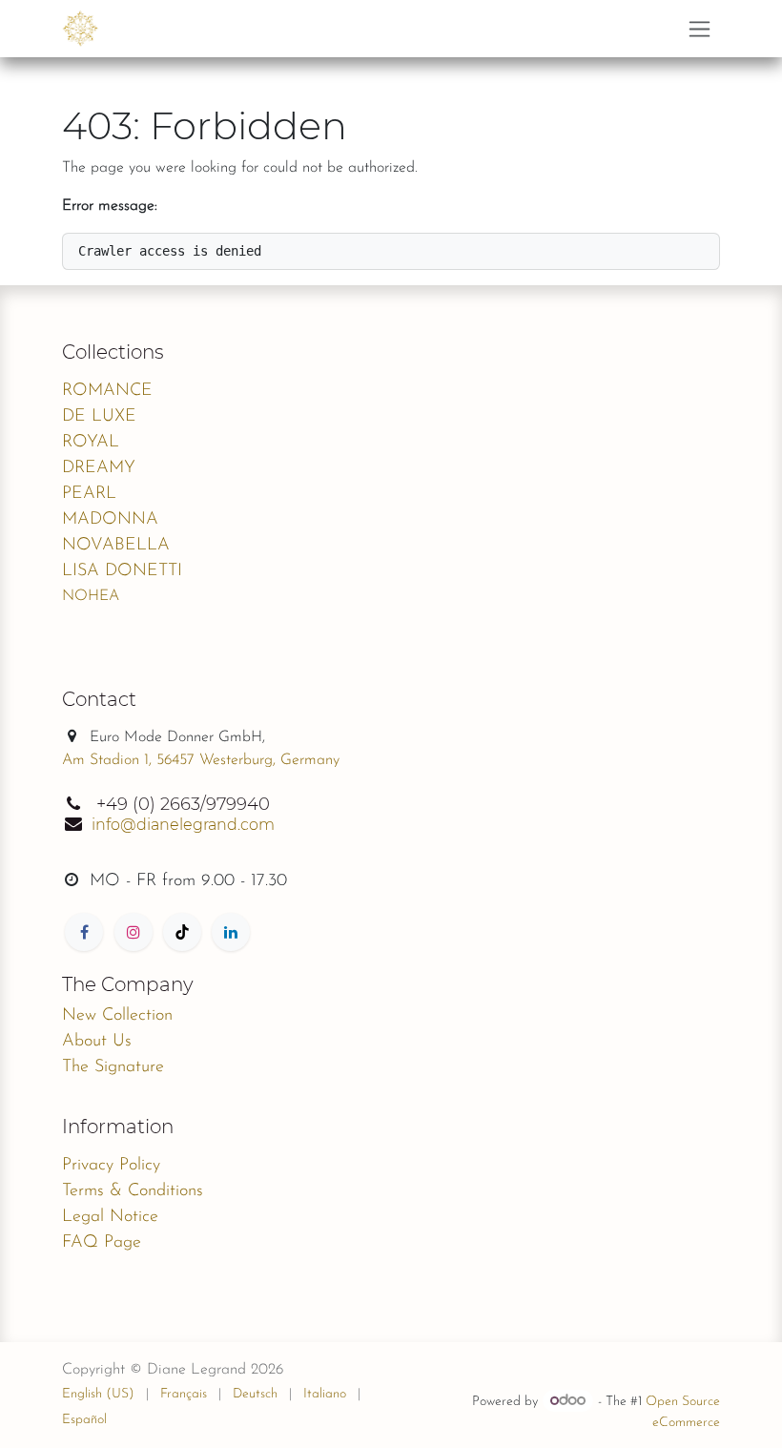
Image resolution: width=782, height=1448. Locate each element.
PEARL (89, 494)
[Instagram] (133, 932)
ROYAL (90, 442)
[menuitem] (98, 1394)
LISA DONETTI (122, 571)
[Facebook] (84, 932)
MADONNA (110, 519)
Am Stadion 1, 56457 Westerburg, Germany (201, 760)
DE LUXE (99, 416)
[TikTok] (182, 932)
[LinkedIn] (231, 932)
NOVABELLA (116, 545)
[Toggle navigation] (699, 29)
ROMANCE (107, 391)
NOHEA (90, 596)
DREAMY (98, 468)
